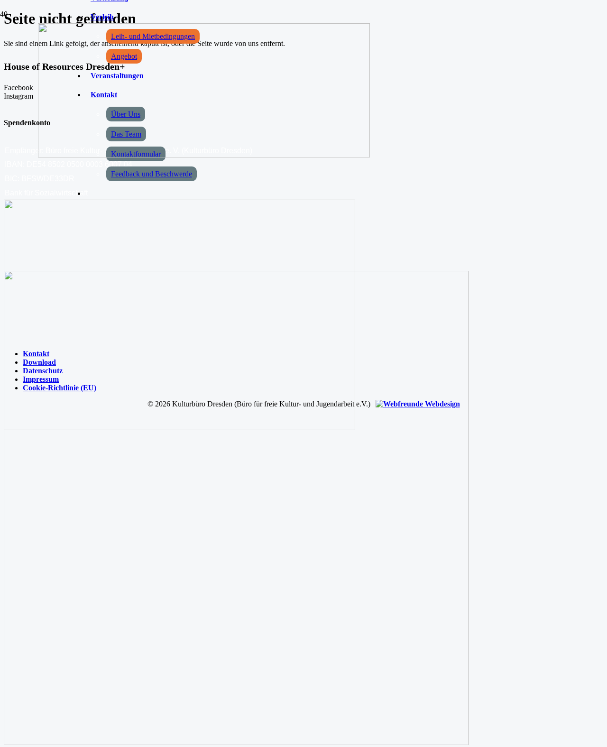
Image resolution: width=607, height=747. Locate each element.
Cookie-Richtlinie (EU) (59, 388)
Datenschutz (43, 371)
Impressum (41, 379)
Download (39, 362)
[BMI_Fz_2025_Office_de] (236, 742)
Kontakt (36, 354)
